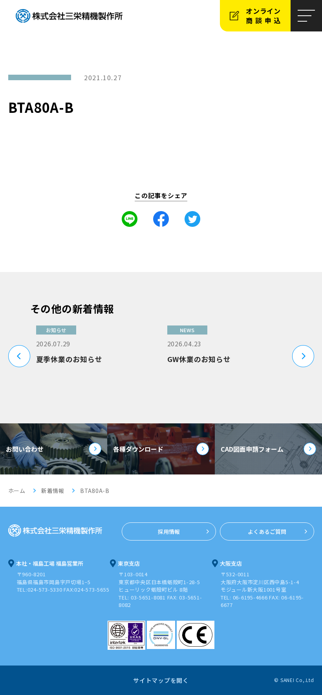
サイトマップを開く (161, 680)
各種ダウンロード (138, 449)
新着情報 (52, 491)
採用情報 (169, 531)
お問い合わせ (25, 449)
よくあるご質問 (267, 531)
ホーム (17, 491)
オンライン (264, 15)
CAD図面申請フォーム (252, 449)
